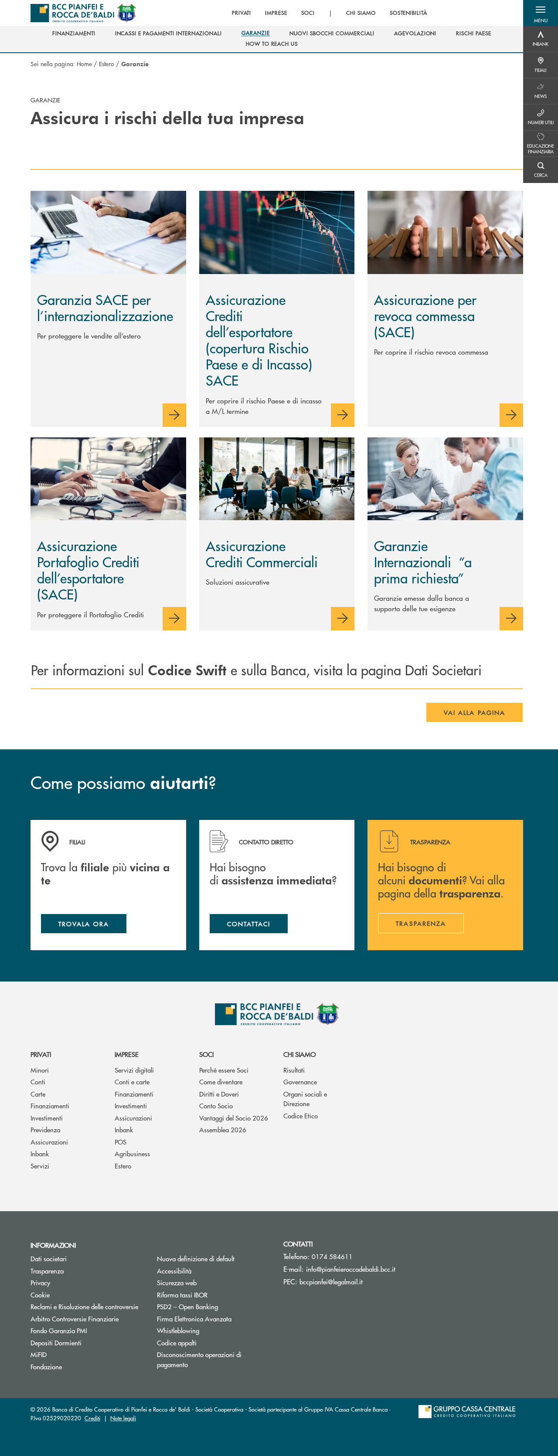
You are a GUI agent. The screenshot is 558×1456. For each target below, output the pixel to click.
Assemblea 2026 (222, 1129)
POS (120, 1141)
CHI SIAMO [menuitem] (361, 13)
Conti (38, 1081)
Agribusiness (132, 1153)
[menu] (329, 13)
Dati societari (49, 1258)
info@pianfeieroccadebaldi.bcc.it (350, 1268)
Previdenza (45, 1129)
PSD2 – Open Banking (213, 1306)
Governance (300, 1081)
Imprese (127, 1054)
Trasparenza (47, 1270)
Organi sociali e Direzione (305, 1098)
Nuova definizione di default (196, 1258)
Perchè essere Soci (223, 1069)
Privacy (40, 1282)
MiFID (39, 1354)
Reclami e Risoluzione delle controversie (84, 1306)
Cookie (40, 1294)
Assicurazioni (49, 1141)
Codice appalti (177, 1342)
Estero (106, 63)
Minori (40, 1069)
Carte (38, 1093)
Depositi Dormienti (56, 1342)
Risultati (294, 1069)
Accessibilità (174, 1270)
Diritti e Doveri (219, 1093)
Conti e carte (132, 1081)
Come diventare (220, 1081)
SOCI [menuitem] (308, 13)
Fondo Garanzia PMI (87, 1330)
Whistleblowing (178, 1330)
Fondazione (46, 1366)
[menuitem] (74, 33)
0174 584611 (332, 1256)
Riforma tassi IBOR (182, 1294)
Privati (41, 1054)
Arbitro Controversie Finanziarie (87, 1318)
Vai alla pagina (474, 712)
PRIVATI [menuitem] (242, 13)
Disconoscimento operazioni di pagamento (199, 1359)
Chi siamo (299, 1054)
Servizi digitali (134, 1069)
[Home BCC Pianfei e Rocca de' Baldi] (83, 13)
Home (84, 63)
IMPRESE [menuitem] (276, 13)
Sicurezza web (177, 1282)
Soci (206, 1054)
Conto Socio (216, 1105)
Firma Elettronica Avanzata (194, 1318)
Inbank (40, 1153)
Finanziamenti (50, 1105)
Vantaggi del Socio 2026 (233, 1117)
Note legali (123, 1418)
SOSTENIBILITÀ (408, 13)
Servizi (40, 1165)
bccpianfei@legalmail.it (331, 1281)
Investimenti (47, 1117)
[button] (540, 13)
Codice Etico (300, 1115)
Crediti (92, 1418)
